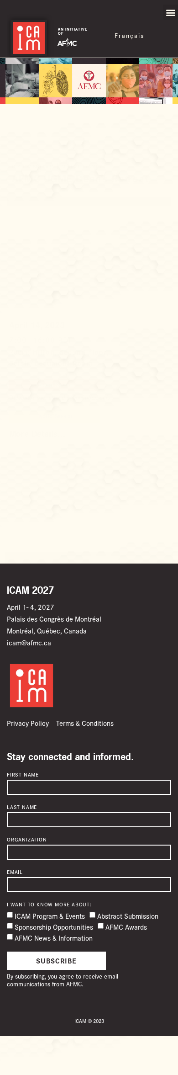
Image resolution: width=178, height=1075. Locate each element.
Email (15, 872)
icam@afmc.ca (29, 642)
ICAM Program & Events (50, 916)
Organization (27, 839)
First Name (23, 775)
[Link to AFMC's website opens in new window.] (67, 42)
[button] (170, 12)
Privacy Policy (28, 723)
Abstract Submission (127, 916)
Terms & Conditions (85, 723)
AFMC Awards (126, 926)
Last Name (22, 807)
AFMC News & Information (54, 937)
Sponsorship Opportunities (54, 926)
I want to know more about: (49, 904)
